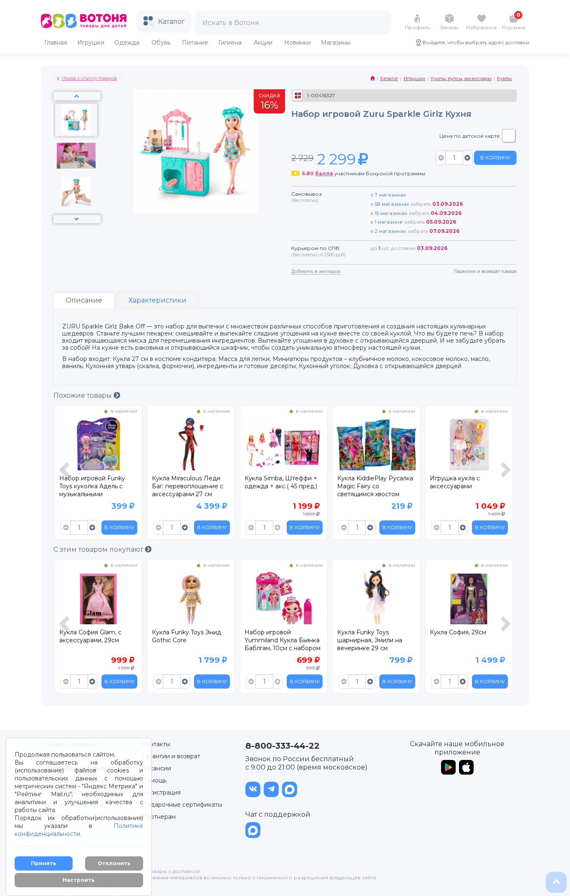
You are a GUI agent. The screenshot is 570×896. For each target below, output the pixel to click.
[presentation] (65, 474)
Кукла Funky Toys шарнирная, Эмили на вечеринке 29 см (369, 640)
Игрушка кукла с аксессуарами (455, 482)
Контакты (156, 744)
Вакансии (156, 768)
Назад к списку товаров (89, 78)
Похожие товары (83, 395)
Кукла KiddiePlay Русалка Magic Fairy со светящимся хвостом (375, 486)
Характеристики (158, 300)
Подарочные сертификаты (182, 804)
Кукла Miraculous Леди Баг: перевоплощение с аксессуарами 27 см (187, 486)
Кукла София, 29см (458, 632)
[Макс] (289, 789)
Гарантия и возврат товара (485, 271)
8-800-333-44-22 (282, 746)
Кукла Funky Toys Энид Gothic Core (186, 636)
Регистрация (161, 792)
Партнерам (159, 816)
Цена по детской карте (469, 136)
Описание (84, 300)
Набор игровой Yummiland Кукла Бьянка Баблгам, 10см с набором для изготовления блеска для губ (283, 641)
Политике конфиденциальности (79, 830)
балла (324, 173)
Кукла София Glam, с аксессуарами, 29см (90, 636)
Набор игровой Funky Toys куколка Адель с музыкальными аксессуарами (92, 487)
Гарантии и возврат (171, 756)
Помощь (154, 780)
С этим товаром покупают (99, 549)
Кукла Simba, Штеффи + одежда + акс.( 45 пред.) (281, 482)
